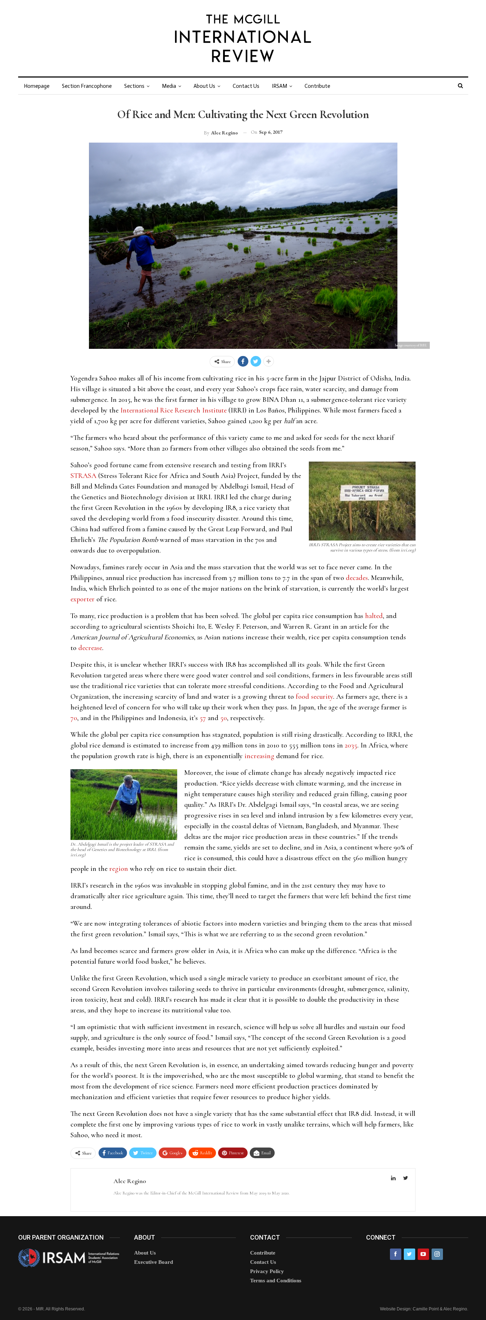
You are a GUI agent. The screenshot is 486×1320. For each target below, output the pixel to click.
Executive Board (153, 1262)
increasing (259, 756)
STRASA (83, 476)
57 (203, 718)
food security (314, 696)
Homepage (36, 86)
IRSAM (279, 86)
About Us (204, 86)
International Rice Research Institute (173, 410)
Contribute (317, 86)
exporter (82, 599)
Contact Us (246, 86)
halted (374, 616)
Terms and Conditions (275, 1280)
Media (169, 86)
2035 (351, 745)
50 (223, 718)
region (118, 868)
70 (73, 718)
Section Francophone (87, 86)
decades (357, 578)
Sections (134, 86)
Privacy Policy (267, 1271)
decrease (90, 648)
